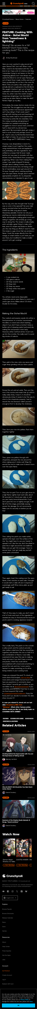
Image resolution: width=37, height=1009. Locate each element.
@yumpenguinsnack (22, 686)
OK (18, 1005)
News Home (20, 19)
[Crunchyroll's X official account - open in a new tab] (17, 891)
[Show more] (3, 4)
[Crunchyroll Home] (12, 877)
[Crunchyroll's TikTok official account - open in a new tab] (21, 891)
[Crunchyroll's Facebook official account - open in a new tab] (8, 891)
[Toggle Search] (33, 4)
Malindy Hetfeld (11, 759)
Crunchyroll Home (8, 19)
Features (28, 19)
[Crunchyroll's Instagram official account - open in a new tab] (12, 891)
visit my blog (25, 677)
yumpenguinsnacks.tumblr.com (14, 693)
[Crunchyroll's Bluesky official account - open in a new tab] (26, 891)
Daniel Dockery (11, 792)
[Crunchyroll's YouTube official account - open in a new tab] (3, 891)
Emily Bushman (11, 58)
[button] (10, 898)
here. (31, 1001)
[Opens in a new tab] (18, 12)
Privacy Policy (25, 999)
